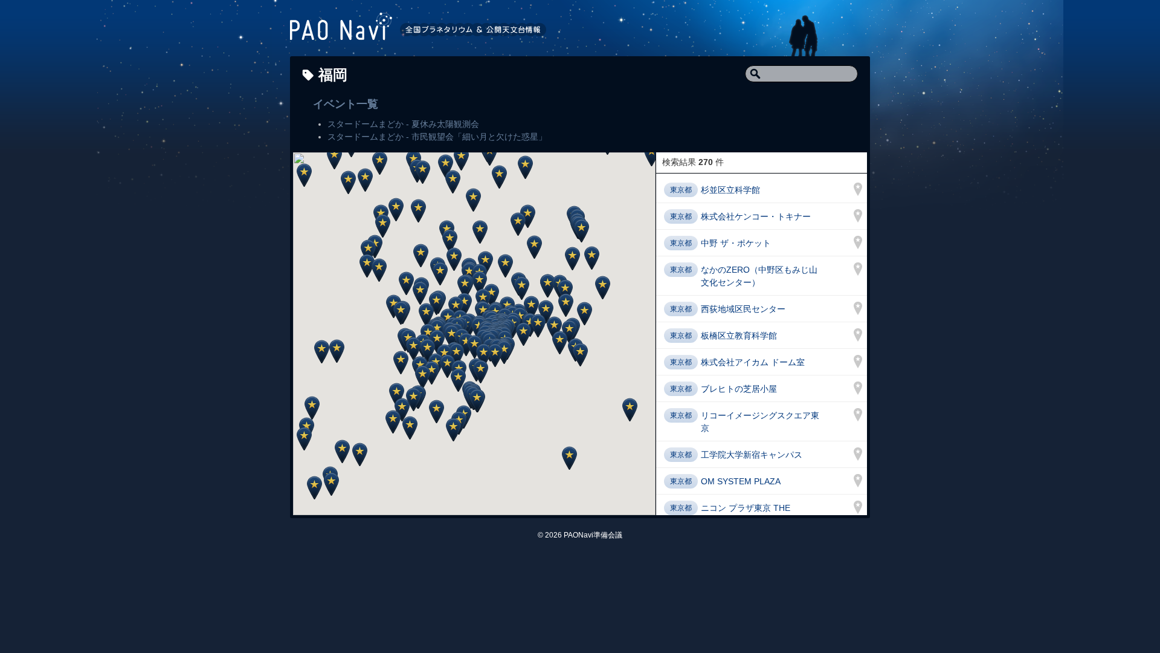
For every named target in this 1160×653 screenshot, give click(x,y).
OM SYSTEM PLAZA (741, 481)
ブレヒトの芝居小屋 (739, 389)
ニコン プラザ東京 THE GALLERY (745, 514)
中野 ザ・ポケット (736, 243)
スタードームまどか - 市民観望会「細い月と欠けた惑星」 (437, 136)
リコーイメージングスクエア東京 (760, 422)
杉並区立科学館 (730, 190)
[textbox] (801, 73)
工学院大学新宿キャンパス (751, 455)
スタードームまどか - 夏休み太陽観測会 (403, 124)
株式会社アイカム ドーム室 (753, 362)
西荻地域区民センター (743, 309)
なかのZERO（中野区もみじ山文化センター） (759, 276)
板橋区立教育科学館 (739, 335)
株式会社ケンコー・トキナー (756, 216)
